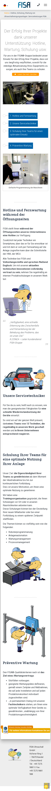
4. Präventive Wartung (21, 145)
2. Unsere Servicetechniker (23, 123)
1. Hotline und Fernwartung (23, 115)
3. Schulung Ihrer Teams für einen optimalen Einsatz (26, 133)
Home (6, 13)
